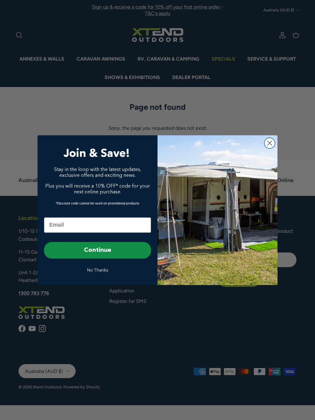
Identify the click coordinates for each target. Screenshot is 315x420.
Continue (97, 250)
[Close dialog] (269, 143)
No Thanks (97, 270)
